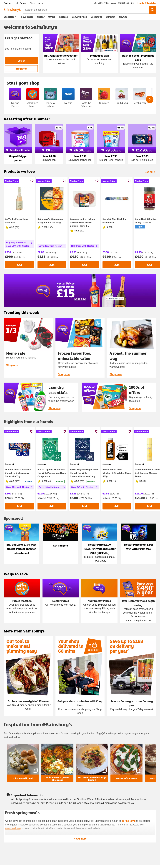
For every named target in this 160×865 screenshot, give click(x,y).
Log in (21, 61)
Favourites (27, 16)
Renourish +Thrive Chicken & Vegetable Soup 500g (116, 473)
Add (19, 265)
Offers (51, 16)
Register (21, 68)
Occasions (96, 16)
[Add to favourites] (32, 181)
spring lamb (129, 821)
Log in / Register (147, 3)
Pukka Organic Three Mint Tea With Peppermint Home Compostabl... (52, 473)
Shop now (12, 365)
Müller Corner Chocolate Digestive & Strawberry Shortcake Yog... (18, 473)
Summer (110, 16)
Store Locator (36, 3)
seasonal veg (13, 828)
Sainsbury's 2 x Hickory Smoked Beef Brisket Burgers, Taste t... (82, 222)
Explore (7, 3)
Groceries (9, 16)
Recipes (63, 16)
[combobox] (86, 10)
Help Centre (20, 3)
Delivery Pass (79, 17)
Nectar (41, 16)
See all (148, 172)
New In (123, 16)
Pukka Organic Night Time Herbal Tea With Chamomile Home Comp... (84, 473)
